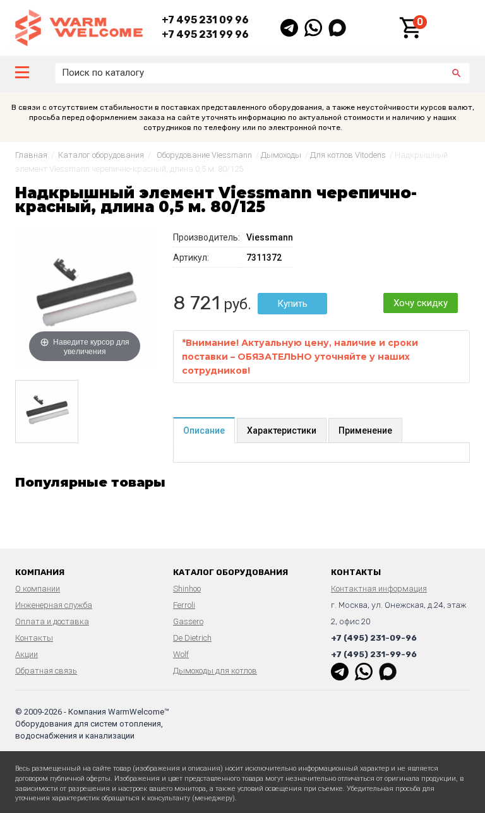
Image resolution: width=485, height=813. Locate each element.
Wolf (181, 654)
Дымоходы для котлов (215, 670)
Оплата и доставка (52, 621)
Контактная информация (379, 588)
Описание (204, 430)
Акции (26, 654)
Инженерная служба (53, 605)
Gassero (188, 621)
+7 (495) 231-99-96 (374, 654)
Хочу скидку (420, 303)
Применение (365, 430)
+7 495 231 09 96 (205, 20)
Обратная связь (46, 670)
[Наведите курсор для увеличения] (84, 296)
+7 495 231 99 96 (205, 34)
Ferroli (184, 605)
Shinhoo (187, 588)
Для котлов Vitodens (348, 155)
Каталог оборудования (101, 155)
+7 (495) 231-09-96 (374, 638)
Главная (31, 155)
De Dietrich (192, 638)
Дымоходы (281, 155)
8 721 (196, 303)
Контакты (34, 638)
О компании (37, 588)
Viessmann (269, 237)
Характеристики (281, 430)
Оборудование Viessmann (204, 155)
